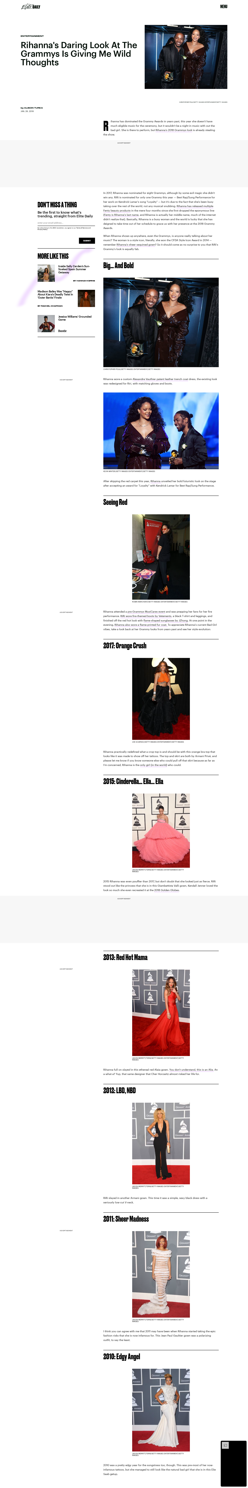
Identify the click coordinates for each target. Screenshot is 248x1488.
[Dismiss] (243, 1443)
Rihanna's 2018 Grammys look (174, 130)
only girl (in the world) (153, 764)
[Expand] (224, 1443)
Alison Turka (33, 108)
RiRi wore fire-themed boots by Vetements (145, 616)
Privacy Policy (43, 229)
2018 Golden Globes (166, 890)
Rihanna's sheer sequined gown (136, 244)
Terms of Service (82, 228)
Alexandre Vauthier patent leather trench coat (160, 379)
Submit (87, 241)
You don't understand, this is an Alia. (191, 1069)
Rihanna (156, 481)
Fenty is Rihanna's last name (121, 214)
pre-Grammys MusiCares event (146, 611)
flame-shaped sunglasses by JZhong (166, 620)
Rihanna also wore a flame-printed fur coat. (141, 624)
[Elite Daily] (31, 6)
